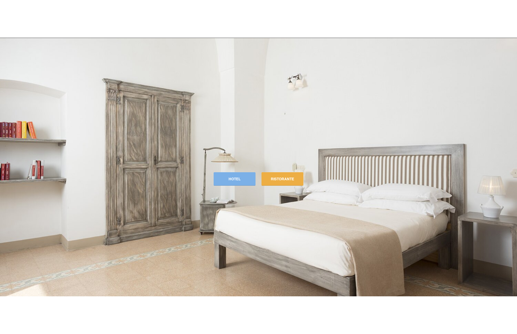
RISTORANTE (282, 179)
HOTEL (235, 179)
